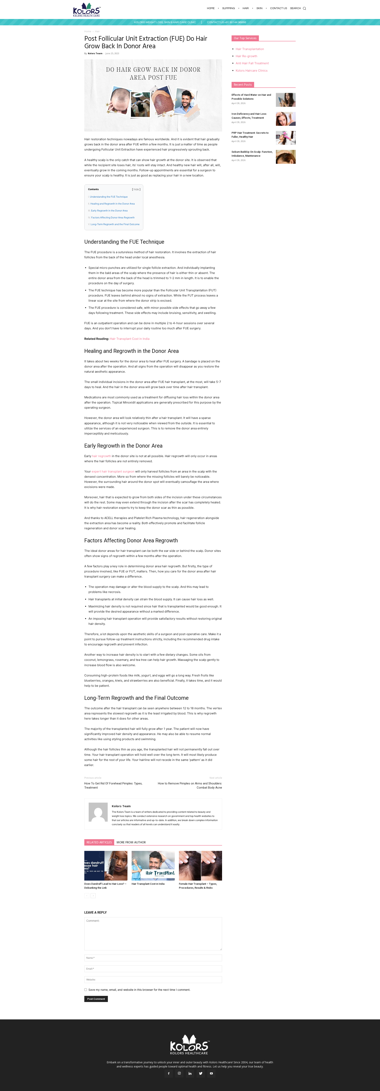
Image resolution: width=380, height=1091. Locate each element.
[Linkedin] (190, 1074)
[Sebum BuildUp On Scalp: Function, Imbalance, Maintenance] (286, 157)
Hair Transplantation (250, 49)
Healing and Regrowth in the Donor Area (112, 203)
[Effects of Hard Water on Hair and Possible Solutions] (286, 100)
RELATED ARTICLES (99, 842)
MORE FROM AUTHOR (131, 842)
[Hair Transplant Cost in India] (153, 866)
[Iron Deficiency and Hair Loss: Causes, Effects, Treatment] (286, 119)
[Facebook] (169, 1074)
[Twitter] (201, 1074)
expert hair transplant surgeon (113, 471)
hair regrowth (101, 456)
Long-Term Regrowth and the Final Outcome (115, 224)
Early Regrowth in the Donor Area (109, 210)
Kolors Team (95, 53)
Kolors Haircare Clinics (252, 70)
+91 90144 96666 (235, 22)
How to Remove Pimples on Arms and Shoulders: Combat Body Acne (190, 785)
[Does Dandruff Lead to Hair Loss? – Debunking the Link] (105, 866)
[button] (299, 8)
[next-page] (93, 895)
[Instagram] (179, 1073)
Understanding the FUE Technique (109, 196)
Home (87, 31)
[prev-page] (86, 895)
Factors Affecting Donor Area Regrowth (113, 217)
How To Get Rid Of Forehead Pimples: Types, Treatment (113, 785)
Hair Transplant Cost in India (129, 339)
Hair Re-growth (246, 56)
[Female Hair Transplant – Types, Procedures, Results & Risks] (200, 866)
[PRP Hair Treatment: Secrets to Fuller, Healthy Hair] (286, 138)
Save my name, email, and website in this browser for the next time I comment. (139, 989)
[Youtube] (211, 1074)
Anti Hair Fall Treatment (252, 63)
